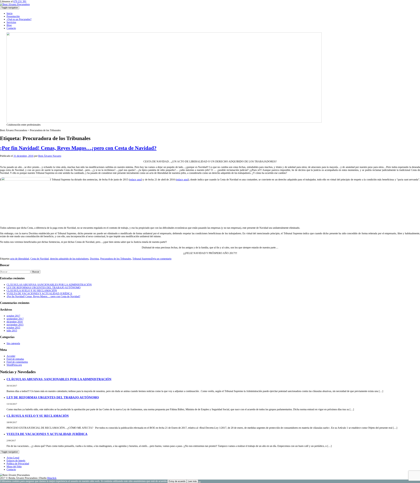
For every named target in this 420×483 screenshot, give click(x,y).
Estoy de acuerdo (177, 481)
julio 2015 (12, 330)
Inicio (9, 13)
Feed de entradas (15, 359)
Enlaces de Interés (16, 460)
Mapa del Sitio (14, 466)
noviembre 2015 (15, 324)
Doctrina (94, 258)
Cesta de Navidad (39, 258)
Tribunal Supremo (141, 258)
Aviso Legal (13, 457)
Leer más (192, 481)
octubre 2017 (13, 315)
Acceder (11, 356)
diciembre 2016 (15, 321)
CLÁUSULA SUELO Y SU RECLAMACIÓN (32, 290)
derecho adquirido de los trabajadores (69, 258)
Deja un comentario (161, 258)
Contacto (11, 28)
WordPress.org (14, 364)
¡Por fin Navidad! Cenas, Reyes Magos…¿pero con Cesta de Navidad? (78, 148)
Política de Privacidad (18, 463)
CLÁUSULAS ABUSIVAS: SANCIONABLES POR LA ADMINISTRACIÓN (49, 284)
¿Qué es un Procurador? (19, 19)
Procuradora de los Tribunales (115, 258)
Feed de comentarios (17, 362)
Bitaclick (51, 478)
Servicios (11, 22)
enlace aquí (135, 179)
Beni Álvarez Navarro (49, 155)
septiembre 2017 (15, 318)
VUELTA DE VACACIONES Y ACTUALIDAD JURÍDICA (39, 293)
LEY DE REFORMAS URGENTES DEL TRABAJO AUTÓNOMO (44, 287)
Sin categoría (13, 343)
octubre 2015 (13, 327)
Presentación (13, 16)
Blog (9, 25)
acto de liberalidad (19, 258)
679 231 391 (19, 1)
